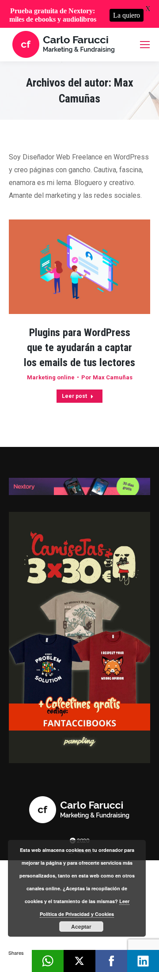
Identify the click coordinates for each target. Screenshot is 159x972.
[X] (79, 961)
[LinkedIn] (143, 961)
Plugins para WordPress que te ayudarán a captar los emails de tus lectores (79, 347)
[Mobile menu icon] (145, 44)
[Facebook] (111, 961)
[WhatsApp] (48, 961)
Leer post (74, 396)
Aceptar (81, 926)
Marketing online (51, 377)
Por (106, 377)
